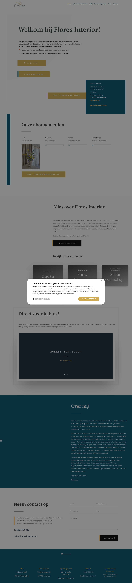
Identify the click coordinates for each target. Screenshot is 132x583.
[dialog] (66, 291)
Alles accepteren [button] (89, 299)
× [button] (101, 280)
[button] (41, 299)
